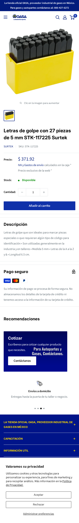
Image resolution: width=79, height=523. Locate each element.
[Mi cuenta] (65, 17)
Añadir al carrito (39, 206)
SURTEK (8, 146)
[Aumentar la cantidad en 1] (44, 192)
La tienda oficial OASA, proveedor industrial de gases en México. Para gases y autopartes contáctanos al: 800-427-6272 (39, 5)
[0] (72, 17)
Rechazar (38, 504)
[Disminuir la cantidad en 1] (22, 192)
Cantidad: (10, 192)
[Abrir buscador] (58, 17)
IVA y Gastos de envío (31, 165)
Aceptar (38, 495)
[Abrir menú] (5, 17)
